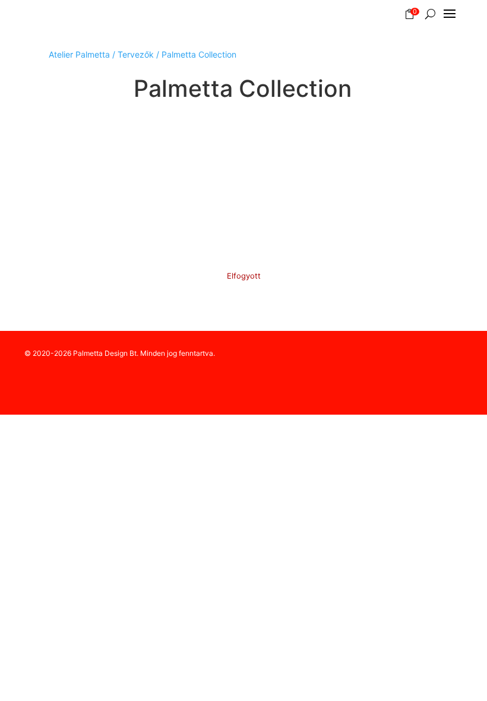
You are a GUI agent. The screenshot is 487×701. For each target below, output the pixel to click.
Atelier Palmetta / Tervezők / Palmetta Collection (142, 54)
